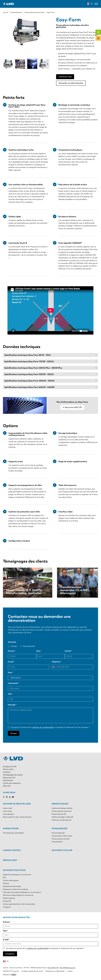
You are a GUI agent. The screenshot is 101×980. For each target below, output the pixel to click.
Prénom (11, 651)
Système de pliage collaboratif (62, 817)
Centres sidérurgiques (11, 880)
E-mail (10, 662)
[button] (47, 64)
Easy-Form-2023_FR (73, 407)
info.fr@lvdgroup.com (68, 968)
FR (91, 4)
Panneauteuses (11, 828)
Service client (8, 769)
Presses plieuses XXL (59, 814)
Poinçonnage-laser (58, 833)
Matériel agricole (9, 898)
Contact (14, 646)
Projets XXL (7, 901)
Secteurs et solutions (14, 870)
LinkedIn (10, 797)
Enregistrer (10, 954)
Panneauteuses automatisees (13, 833)
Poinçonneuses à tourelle (61, 839)
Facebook (4, 797)
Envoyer (13, 733)
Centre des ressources (12, 783)
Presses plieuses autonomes (62, 811)
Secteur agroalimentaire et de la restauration (19, 904)
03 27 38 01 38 (53, 968)
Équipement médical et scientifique (15, 889)
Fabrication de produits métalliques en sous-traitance (22, 892)
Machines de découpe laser (17, 804)
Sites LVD (7, 786)
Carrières (6, 772)
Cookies (69, 971)
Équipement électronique (12, 886)
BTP (4, 878)
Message (11, 705)
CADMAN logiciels (12, 850)
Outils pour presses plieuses (61, 820)
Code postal (13, 683)
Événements (8, 780)
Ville (10, 694)
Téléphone (56, 662)
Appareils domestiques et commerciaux (17, 875)
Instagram (7, 797)
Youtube (13, 797)
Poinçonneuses (59, 828)
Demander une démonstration (71, 83)
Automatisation (8, 814)
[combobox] (54, 667)
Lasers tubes (7, 811)
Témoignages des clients (13, 775)
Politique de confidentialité (55, 971)
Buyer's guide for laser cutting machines (17, 817)
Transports (6, 907)
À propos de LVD (9, 766)
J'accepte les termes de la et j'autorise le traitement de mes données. (50, 727)
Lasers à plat (7, 808)
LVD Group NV (13, 971)
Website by (7, 975)
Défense (6, 883)
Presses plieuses (60, 804)
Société (68, 651)
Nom (38, 651)
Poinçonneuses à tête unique (62, 836)
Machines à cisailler (62, 850)
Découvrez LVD (9, 778)
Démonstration (29, 646)
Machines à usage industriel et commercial (18, 895)
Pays (10, 672)
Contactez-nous (65, 77)
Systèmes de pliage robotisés (62, 808)
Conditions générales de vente (32, 971)
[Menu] (96, 4)
